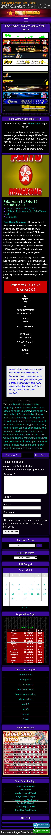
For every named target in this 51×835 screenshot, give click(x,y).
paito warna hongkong (25, 445)
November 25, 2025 (25, 208)
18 (13, 594)
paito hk (31, 418)
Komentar (9, 474)
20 (25, 594)
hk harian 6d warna (20, 411)
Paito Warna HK (24, 211)
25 (13, 599)
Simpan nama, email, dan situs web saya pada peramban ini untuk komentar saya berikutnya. (25, 523)
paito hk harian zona (13, 428)
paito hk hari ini (21, 424)
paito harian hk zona (33, 414)
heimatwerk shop (25, 689)
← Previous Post (11, 455)
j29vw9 (25, 719)
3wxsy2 (25, 714)
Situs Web (8, 512)
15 (38, 589)
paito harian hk (38, 411)
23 (44, 594)
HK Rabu (10, 211)
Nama (7, 497)
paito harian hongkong (14, 418)
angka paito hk (16, 404)
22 (38, 594)
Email (7, 504)
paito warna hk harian (20, 441)
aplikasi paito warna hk (26, 407)
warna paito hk (19, 448)
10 (6, 589)
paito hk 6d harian (28, 421)
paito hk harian (37, 424)
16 (44, 589)
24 (6, 599)
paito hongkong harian (25, 431)
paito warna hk (31, 434)
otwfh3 (25, 704)
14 (32, 589)
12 (19, 589)
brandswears (25, 674)
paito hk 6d (12, 421)
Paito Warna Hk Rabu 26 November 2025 (20, 203)
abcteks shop (25, 699)
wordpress (25, 679)
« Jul (24, 607)
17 (6, 594)
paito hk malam (32, 428)
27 (25, 599)
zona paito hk (35, 448)
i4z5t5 (26, 709)
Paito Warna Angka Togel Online (18, 3)
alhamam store (25, 684)
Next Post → (41, 455)
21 (32, 594)
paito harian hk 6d (12, 414)
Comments (11, 217)
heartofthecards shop (25, 694)
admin (9, 208)
